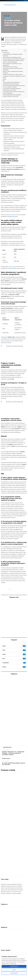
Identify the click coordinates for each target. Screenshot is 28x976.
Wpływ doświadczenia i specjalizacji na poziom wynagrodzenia (12, 64)
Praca (4, 734)
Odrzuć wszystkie (14, 973)
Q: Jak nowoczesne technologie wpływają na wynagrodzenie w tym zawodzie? (12, 89)
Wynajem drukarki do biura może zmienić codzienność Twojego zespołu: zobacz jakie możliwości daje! (13, 709)
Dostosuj (14, 969)
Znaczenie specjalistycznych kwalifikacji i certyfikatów (14, 59)
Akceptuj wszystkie (14, 966)
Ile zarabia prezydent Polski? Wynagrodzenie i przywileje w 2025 (13, 834)
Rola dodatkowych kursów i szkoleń (10, 66)
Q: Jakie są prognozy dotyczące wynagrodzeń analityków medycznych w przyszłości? (12, 95)
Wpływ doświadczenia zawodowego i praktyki (12, 57)
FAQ (3, 80)
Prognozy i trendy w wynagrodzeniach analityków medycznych (13, 72)
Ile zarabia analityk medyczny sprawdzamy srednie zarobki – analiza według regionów (13, 61)
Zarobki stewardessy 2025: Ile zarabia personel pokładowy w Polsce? (11, 868)
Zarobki (7, 15)
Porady (4, 699)
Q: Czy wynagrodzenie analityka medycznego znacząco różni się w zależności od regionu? (14, 86)
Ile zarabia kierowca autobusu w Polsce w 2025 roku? (12, 801)
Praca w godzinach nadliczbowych (6, 620)
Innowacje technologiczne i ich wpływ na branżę (12, 74)
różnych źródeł (12, 266)
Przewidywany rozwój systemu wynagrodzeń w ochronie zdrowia (14, 77)
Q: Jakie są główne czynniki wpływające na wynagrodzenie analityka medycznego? (11, 83)
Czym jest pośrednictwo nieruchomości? (10, 742)
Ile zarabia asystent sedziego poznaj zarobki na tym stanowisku (13, 941)
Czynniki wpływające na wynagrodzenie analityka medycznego (12, 55)
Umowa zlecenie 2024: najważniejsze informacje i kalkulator (20, 621)
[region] (14, 965)
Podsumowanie (6, 52)
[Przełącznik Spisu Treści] (24, 51)
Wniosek (4, 79)
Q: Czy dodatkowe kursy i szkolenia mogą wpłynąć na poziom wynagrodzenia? (13, 92)
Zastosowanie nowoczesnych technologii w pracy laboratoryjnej (13, 69)
